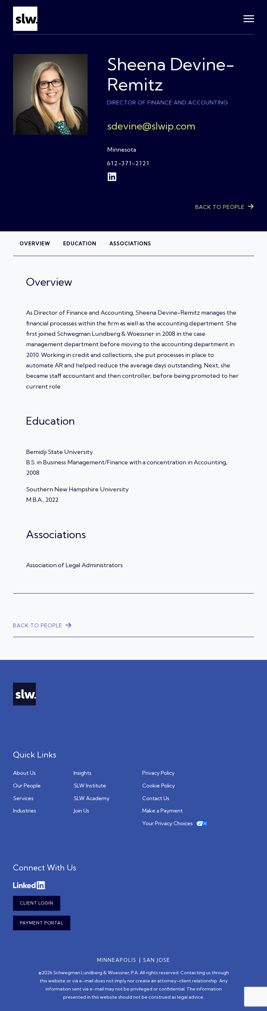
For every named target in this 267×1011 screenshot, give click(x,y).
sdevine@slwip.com (151, 126)
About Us (24, 773)
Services (23, 798)
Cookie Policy (158, 785)
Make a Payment (162, 810)
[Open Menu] (249, 19)
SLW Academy (91, 798)
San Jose (156, 960)
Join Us (81, 810)
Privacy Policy (158, 773)
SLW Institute (90, 785)
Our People (27, 785)
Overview (35, 243)
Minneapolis (116, 960)
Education (79, 243)
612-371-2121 (128, 163)
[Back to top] (252, 996)
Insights (82, 773)
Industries (24, 810)
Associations (130, 243)
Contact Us (155, 798)
